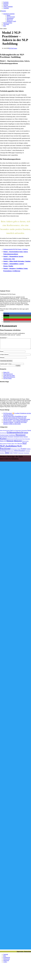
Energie (29, 430)
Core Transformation (17, 430)
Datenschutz (6, 959)
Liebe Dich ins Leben (9, 375)
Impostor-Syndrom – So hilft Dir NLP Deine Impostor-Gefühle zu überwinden (15, 423)
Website (2, 357)
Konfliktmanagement (18, 438)
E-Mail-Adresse (4, 354)
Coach (11, 430)
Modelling (9, 443)
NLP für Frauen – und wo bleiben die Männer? (15, 420)
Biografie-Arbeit (6, 430)
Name (1, 351)
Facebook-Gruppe (4, 435)
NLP (24, 443)
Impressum (6, 960)
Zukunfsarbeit (26, 452)
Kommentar (3, 337)
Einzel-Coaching (7, 22)
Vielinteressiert (20, 452)
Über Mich (6, 24)
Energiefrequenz (3, 432)
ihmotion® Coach (11, 21)
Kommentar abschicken (6, 360)
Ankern (1, 430)
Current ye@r (4, 364)
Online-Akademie (8, 6)
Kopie (23, 438)
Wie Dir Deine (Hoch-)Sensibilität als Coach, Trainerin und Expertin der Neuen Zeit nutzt (15, 417)
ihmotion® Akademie (9, 13)
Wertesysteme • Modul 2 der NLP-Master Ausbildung (6, 511)
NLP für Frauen (11, 16)
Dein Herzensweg (8, 374)
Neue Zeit (19, 443)
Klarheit (3, 438)
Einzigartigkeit (24, 430)
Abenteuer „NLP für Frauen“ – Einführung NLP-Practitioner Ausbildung (5, 706)
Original (19, 448)
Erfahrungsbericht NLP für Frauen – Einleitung (15, 249)
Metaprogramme (25, 441)
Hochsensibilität (3, 436)
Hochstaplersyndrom (18, 436)
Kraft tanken (27, 438)
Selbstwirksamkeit (19, 450)
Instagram (5, 3)
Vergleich (15, 452)
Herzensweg (20, 435)
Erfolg (26, 432)
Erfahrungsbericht (15, 432)
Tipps (7, 453)
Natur (16, 443)
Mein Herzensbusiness (9, 377)
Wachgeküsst (10, 18)
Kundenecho (6, 957)
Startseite (5, 954)
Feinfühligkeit (12, 435)
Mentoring (18, 441)
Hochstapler (10, 436)
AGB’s (5, 962)
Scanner (23, 449)
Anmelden (6, 8)
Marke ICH (10, 19)
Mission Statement (3, 443)
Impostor (26, 436)
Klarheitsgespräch (10, 438)
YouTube (5, 5)
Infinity (8, 15)
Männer (13, 443)
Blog (4, 25)
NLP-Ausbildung (8, 445)
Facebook (5, 2)
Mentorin (9, 441)
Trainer (11, 452)
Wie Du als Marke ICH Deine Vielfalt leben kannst (16, 419)
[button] (6, 313)
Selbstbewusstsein (10, 450)
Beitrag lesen (3, 503)
